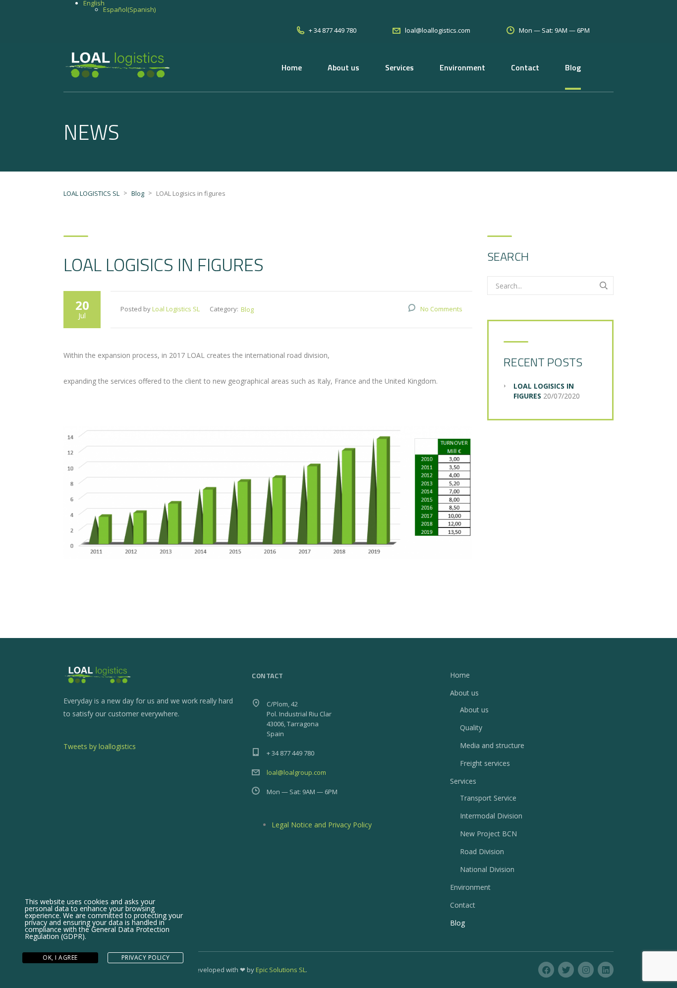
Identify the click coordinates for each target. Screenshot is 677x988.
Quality (471, 727)
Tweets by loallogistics (99, 746)
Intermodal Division (491, 815)
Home (292, 67)
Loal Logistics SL (176, 308)
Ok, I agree (60, 957)
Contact (525, 67)
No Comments (441, 308)
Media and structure (492, 745)
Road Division (482, 851)
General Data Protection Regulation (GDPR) (97, 933)
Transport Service (488, 798)
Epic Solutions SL (281, 969)
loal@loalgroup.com (296, 772)
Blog (573, 67)
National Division (487, 869)
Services (399, 67)
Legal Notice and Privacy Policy (322, 824)
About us (343, 67)
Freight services (485, 763)
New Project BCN (488, 833)
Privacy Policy (145, 957)
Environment (462, 67)
